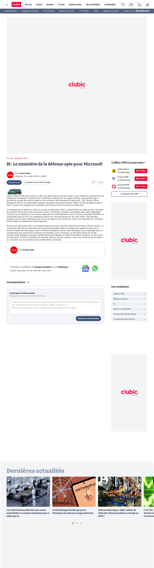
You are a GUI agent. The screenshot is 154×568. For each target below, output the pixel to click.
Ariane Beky (24, 173)
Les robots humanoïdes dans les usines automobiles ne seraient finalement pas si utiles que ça (28, 513)
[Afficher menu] (7, 5)
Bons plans (75, 5)
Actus (28, 5)
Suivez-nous (14, 182)
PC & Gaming (48, 11)
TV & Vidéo (84, 11)
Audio (96, 11)
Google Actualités (43, 267)
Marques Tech (21, 158)
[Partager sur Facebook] (148, 547)
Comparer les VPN (129, 194)
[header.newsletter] (131, 4)
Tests (39, 5)
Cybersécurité (10, 11)
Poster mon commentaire (88, 318)
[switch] (139, 4)
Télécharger (93, 5)
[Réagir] (93, 182)
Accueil (10, 158)
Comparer (110, 5)
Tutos (61, 5)
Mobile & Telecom (66, 11)
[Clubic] (16, 5)
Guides (50, 5)
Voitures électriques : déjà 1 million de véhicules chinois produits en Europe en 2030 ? (118, 513)
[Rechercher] (123, 4)
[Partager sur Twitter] (148, 555)
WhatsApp (63, 267)
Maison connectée (111, 11)
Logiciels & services (29, 11)
